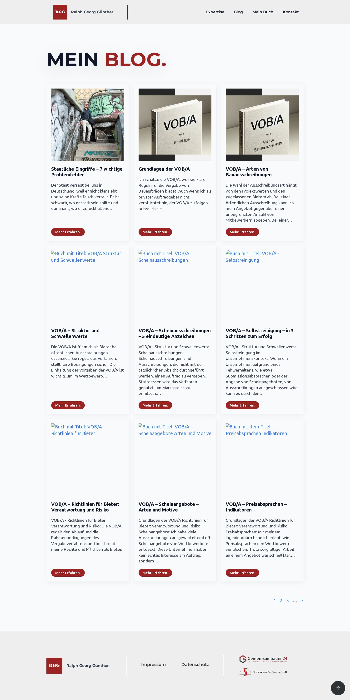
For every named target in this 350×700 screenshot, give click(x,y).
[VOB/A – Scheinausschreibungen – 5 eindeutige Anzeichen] (175, 286)
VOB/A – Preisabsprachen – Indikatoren (256, 506)
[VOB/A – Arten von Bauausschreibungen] (262, 125)
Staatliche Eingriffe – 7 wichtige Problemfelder (87, 171)
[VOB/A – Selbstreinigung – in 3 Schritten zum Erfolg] (262, 286)
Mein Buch (262, 12)
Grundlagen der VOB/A (164, 169)
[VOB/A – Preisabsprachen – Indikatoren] (262, 459)
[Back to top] (338, 688)
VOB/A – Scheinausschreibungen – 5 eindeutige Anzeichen (175, 333)
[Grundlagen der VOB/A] (175, 125)
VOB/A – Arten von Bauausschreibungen (249, 171)
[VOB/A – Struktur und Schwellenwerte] (87, 286)
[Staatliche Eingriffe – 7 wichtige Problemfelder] (87, 125)
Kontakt (291, 12)
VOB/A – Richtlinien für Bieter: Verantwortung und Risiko (85, 506)
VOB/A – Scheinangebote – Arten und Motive (169, 506)
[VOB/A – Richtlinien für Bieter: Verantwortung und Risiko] (87, 459)
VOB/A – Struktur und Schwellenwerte (75, 333)
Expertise (215, 12)
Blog (238, 12)
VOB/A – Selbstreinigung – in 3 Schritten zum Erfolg (260, 333)
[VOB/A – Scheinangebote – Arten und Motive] (175, 459)
